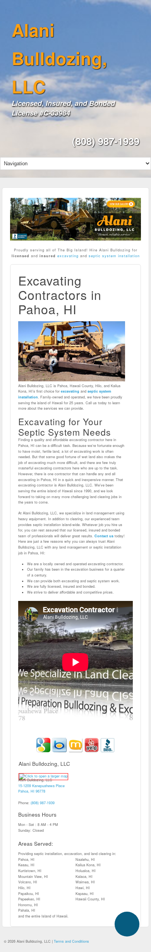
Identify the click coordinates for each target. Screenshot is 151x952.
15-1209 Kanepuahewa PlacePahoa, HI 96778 (41, 788)
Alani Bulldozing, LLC (59, 58)
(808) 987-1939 (105, 141)
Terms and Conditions (71, 941)
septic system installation (114, 255)
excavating (67, 255)
